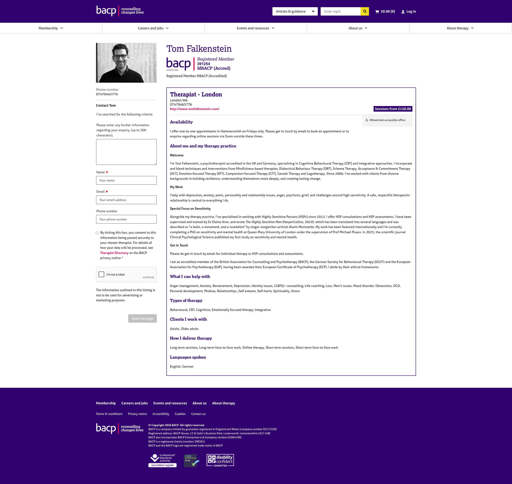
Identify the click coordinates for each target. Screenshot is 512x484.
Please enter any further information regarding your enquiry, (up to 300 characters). (122, 130)
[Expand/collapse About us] (366, 28)
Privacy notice (137, 414)
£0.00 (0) (388, 11)
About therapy (458, 28)
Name (100, 172)
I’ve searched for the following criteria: (124, 114)
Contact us (198, 414)
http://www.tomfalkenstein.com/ (194, 109)
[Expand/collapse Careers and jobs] (167, 28)
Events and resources (253, 28)
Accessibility (161, 414)
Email (100, 191)
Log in (411, 11)
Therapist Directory (114, 253)
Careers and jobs (150, 28)
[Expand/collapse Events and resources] (273, 28)
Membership (48, 28)
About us (355, 28)
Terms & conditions (109, 414)
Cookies (180, 414)
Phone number (106, 211)
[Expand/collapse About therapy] (472, 28)
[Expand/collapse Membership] (61, 28)
